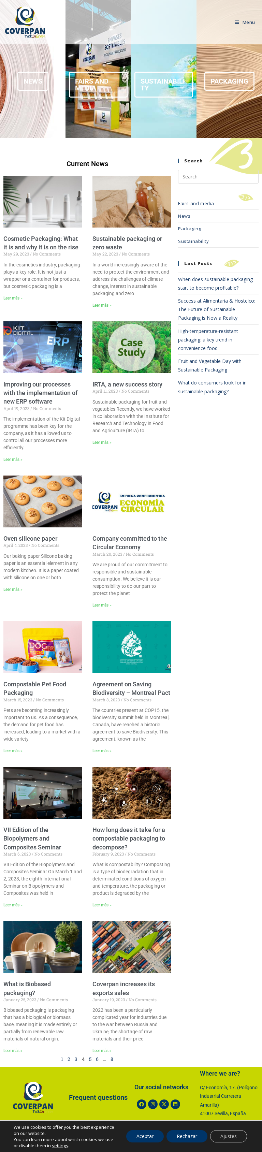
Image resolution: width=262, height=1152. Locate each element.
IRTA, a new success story (127, 384)
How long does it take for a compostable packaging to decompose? (128, 838)
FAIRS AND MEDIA (91, 84)
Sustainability (193, 241)
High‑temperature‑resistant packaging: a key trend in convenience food (208, 339)
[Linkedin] (175, 1104)
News (184, 216)
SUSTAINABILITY (163, 84)
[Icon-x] (164, 1104)
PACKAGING (229, 81)
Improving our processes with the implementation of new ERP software (40, 393)
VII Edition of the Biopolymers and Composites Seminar (32, 838)
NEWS (33, 81)
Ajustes (228, 1136)
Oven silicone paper (30, 538)
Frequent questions (98, 1098)
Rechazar (187, 1136)
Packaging (189, 228)
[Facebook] (141, 1104)
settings (60, 1145)
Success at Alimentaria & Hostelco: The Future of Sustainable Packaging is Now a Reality (216, 309)
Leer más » (13, 298)
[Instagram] (153, 1104)
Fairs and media (196, 203)
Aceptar (145, 1136)
